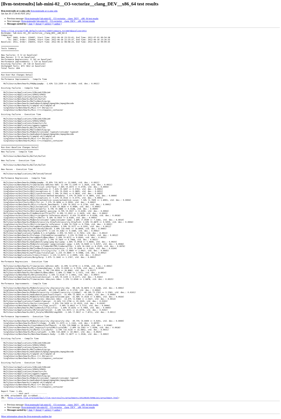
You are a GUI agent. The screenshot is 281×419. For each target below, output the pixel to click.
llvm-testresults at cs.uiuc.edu (44, 11)
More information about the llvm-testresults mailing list (26, 416)
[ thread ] (38, 24)
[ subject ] (47, 24)
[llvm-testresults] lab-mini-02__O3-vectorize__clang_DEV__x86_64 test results (61, 18)
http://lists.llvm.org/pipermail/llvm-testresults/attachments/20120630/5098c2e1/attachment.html (63, 398)
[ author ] (57, 24)
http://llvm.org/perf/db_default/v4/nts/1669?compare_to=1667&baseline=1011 (44, 31)
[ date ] (30, 24)
